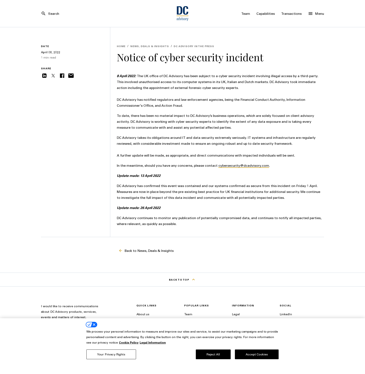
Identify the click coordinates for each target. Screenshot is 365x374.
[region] (182, 346)
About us (142, 314)
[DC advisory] (183, 13)
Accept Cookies (257, 354)
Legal (236, 314)
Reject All (213, 354)
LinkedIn (286, 314)
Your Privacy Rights (111, 354)
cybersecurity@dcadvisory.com (243, 165)
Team (188, 314)
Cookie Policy (129, 342)
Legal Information (153, 342)
